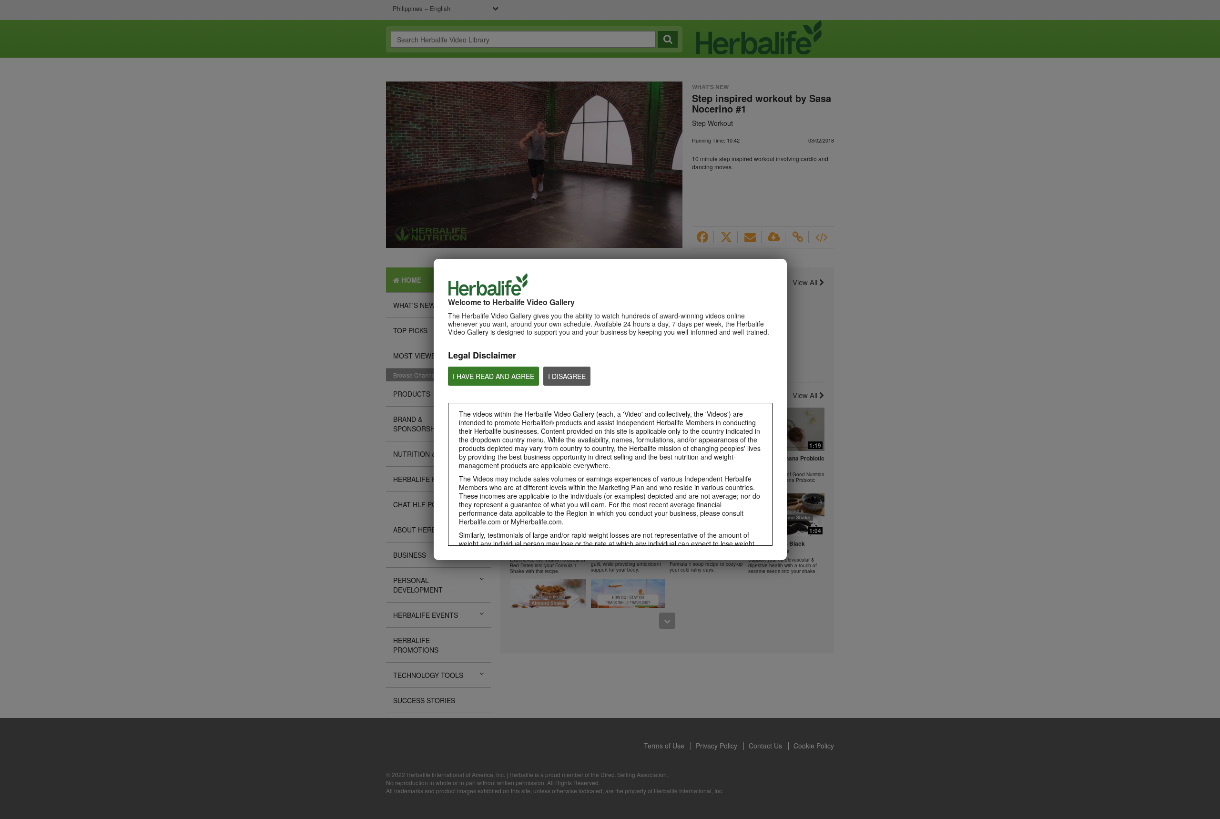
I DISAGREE (567, 376)
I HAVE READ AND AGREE (493, 376)
